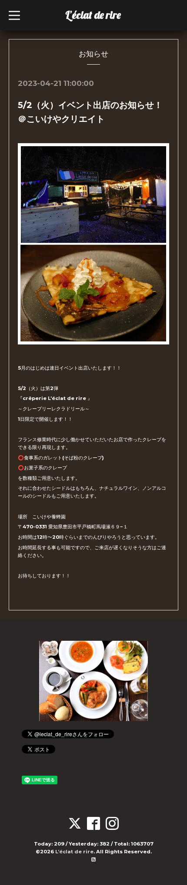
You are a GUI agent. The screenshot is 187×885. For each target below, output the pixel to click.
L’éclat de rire (93, 14)
